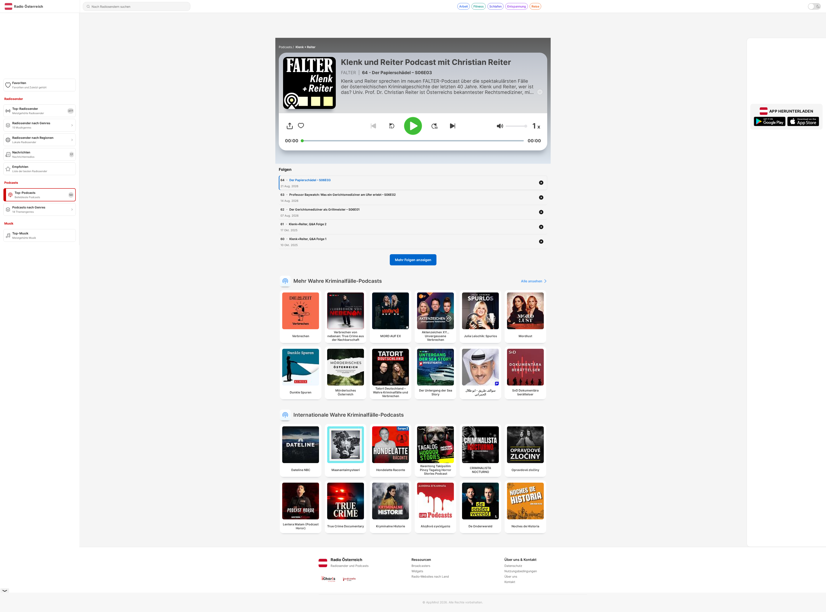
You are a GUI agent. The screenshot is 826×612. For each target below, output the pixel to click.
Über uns (510, 576)
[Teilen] (289, 126)
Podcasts (285, 47)
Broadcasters (420, 566)
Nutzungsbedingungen (520, 571)
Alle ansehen (531, 281)
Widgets (417, 571)
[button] (500, 126)
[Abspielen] (413, 126)
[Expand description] (540, 92)
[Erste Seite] (434, 126)
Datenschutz (513, 566)
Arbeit (463, 6)
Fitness (478, 6)
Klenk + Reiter (306, 47)
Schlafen (495, 6)
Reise (535, 6)
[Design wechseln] (814, 6)
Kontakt (509, 582)
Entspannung (516, 6)
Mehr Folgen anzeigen (413, 260)
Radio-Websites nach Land (430, 576)
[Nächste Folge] (451, 126)
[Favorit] (301, 126)
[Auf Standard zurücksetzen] (391, 126)
